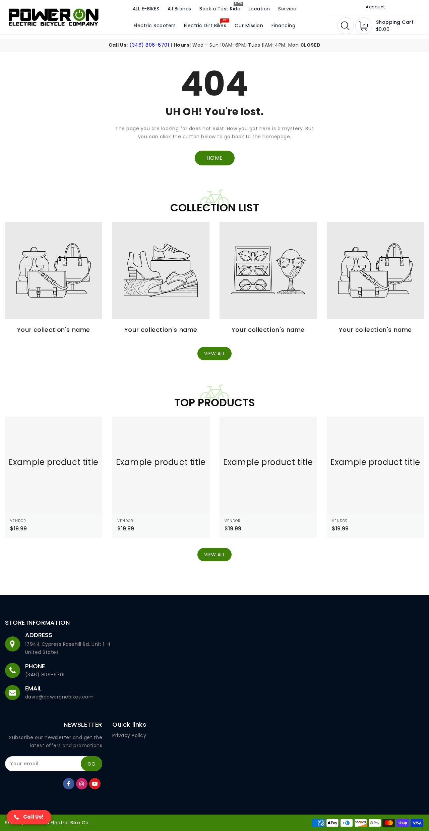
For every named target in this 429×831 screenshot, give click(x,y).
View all (214, 353)
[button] (29, 817)
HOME (214, 158)
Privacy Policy (129, 735)
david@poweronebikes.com (59, 696)
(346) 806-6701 (149, 45)
